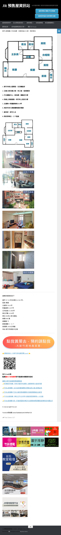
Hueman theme (24, 531)
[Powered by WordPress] (9, 531)
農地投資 (5, 27)
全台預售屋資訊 (18, 23)
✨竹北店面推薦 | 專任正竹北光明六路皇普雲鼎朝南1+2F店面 (22, 396)
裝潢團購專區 (49, 23)
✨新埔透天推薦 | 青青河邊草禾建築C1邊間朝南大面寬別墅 (22, 384)
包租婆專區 (39, 23)
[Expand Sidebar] (59, 31)
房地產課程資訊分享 (18, 27)
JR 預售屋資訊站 (16, 6)
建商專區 (29, 23)
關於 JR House (32, 27)
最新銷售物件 (6, 23)
